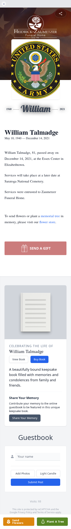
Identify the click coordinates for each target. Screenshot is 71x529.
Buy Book (39, 359)
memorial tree (50, 216)
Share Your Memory (24, 418)
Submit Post (35, 482)
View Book (18, 359)
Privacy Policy (25, 512)
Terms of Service (46, 512)
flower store (47, 222)
